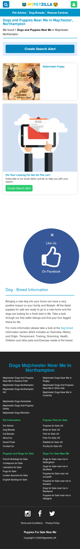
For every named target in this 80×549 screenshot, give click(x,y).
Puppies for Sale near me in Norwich (57, 482)
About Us (7, 437)
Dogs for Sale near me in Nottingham (55, 460)
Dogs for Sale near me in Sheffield (55, 468)
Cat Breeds (8, 433)
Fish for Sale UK (51, 433)
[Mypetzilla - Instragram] (28, 515)
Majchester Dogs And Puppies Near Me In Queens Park (18, 379)
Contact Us (8, 446)
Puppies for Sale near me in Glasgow (57, 497)
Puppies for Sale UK (53, 425)
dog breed (67, 328)
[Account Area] (74, 4)
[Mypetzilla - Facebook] (40, 515)
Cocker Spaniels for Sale (15, 475)
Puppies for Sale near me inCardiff (55, 475)
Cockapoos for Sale (13, 463)
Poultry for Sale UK (52, 446)
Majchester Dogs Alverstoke (17, 401)
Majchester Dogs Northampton (18, 384)
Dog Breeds (9, 429)
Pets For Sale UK (51, 437)
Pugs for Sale (9, 471)
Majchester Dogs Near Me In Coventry (57, 393)
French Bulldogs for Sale (15, 458)
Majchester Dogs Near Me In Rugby (57, 379)
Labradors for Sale (12, 467)
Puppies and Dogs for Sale (18, 453)
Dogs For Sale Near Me (56, 453)
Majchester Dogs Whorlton (16, 412)
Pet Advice (8, 425)
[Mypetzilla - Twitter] (52, 515)
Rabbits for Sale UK (53, 441)
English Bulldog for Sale (15, 479)
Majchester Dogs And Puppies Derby (18, 407)
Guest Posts (9, 441)
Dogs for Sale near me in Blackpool (55, 489)
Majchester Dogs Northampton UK (18, 390)
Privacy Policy (52, 522)
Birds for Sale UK (51, 429)
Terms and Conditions (32, 522)
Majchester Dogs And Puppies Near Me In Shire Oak (58, 386)
